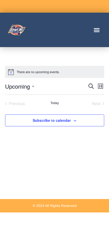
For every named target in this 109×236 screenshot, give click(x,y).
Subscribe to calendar (52, 120)
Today (54, 103)
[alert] (54, 72)
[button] (97, 30)
